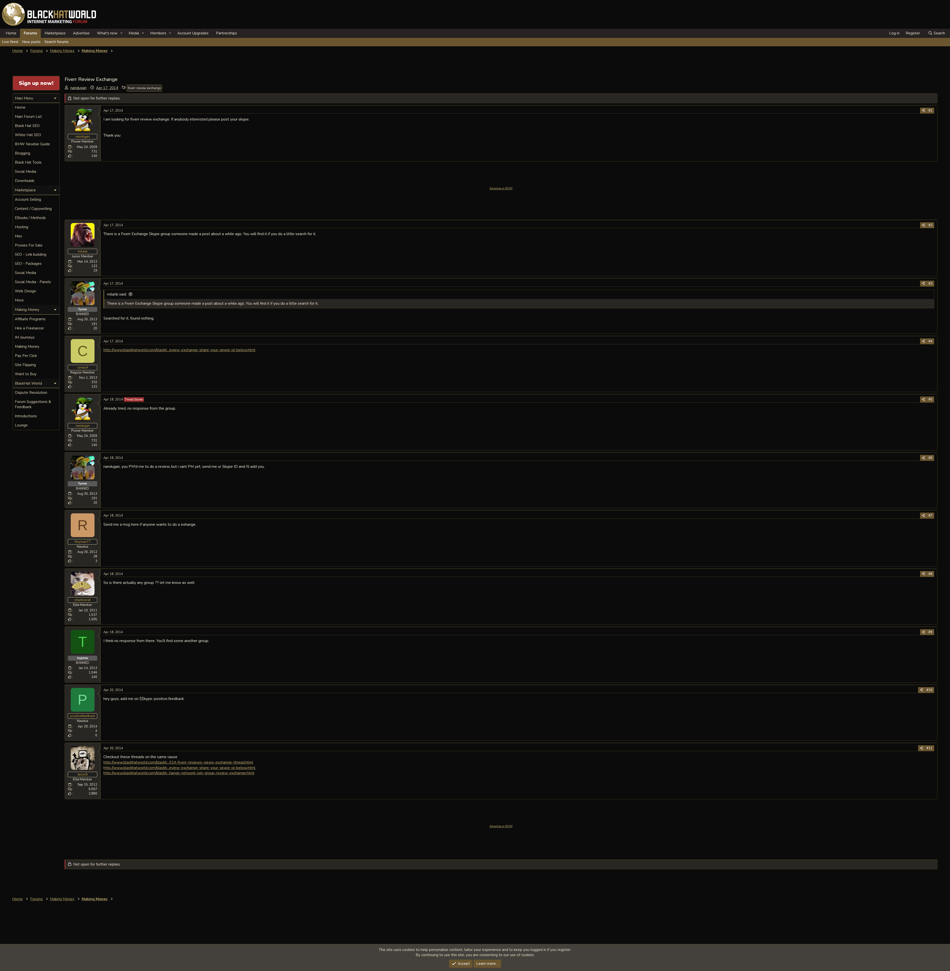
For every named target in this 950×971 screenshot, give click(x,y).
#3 (930, 283)
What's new (107, 33)
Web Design (25, 291)
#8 (930, 574)
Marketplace (55, 33)
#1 (930, 110)
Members (158, 33)
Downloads (24, 180)
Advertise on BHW (501, 188)
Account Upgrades (193, 33)
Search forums (57, 41)
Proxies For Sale (29, 245)
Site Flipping (25, 364)
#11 (929, 748)
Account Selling (28, 199)
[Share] (923, 111)
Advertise (81, 33)
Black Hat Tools (28, 162)
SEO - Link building (30, 254)
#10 (929, 690)
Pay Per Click (26, 355)
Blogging (22, 153)
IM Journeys (25, 337)
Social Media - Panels (33, 281)
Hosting (21, 226)
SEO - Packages (28, 263)
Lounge (21, 425)
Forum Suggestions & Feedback (33, 404)
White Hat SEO (28, 134)
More (19, 300)
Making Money (27, 346)
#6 (930, 458)
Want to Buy (26, 374)
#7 (930, 515)
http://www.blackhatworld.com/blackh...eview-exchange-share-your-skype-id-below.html (179, 349)
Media (134, 33)
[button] (121, 33)
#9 (930, 632)
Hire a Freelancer (29, 328)
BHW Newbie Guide (32, 144)
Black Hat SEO (27, 125)
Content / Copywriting (33, 208)
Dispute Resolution (31, 392)
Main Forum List (28, 116)
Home (11, 33)
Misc (18, 236)
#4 (930, 341)
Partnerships (226, 33)
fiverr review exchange (144, 88)
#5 (930, 399)
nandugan (78, 87)
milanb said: (117, 294)
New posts (31, 41)
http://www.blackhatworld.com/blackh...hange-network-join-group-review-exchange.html (178, 772)
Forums (30, 33)
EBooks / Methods (30, 217)
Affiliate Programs (30, 319)
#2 (930, 225)
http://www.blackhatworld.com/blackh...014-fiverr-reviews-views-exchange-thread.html (178, 762)
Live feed (10, 41)
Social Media (25, 171)
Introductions (26, 416)
